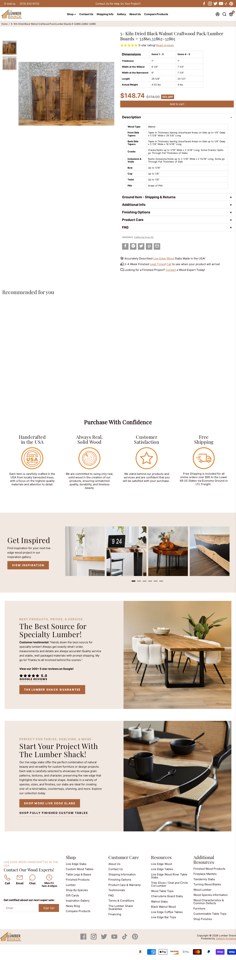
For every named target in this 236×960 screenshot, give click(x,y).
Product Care (132, 220)
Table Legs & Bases (78, 874)
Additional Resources (203, 859)
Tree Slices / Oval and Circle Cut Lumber (169, 884)
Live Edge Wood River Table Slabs (169, 876)
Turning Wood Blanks (207, 884)
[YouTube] (114, 938)
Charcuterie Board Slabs (167, 896)
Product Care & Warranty (124, 885)
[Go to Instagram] (210, 4)
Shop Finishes (202, 919)
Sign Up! (48, 908)
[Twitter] (104, 938)
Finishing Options (136, 212)
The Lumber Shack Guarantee (52, 690)
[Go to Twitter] (215, 4)
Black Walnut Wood (163, 906)
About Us (135, 14)
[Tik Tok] (125, 938)
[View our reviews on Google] (33, 677)
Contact (171, 270)
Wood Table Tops (162, 891)
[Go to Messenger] (133, 246)
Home (4, 23)
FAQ (125, 227)
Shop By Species (77, 890)
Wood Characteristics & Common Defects (208, 901)
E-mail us (9, 3)
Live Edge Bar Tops (163, 917)
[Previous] (23, 93)
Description (131, 117)
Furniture (199, 908)
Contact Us (86, 14)
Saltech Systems (226, 938)
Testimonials (116, 890)
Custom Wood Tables (79, 869)
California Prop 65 (144, 237)
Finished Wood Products (209, 868)
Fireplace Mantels (205, 874)
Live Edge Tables (162, 869)
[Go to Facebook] (204, 4)
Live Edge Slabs (76, 864)
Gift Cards (72, 895)
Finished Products (78, 879)
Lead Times (157, 264)
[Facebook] (83, 938)
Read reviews (165, 45)
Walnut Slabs (159, 901)
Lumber (71, 885)
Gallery (121, 14)
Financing (114, 914)
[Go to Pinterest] (231, 4)
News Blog (73, 906)
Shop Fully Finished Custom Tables (53, 813)
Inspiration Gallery (78, 900)
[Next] (109, 93)
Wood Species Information (210, 895)
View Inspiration (28, 565)
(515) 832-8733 (29, 3)
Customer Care (123, 857)
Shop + (71, 14)
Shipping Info (105, 14)
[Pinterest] (135, 938)
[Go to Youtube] (221, 4)
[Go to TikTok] (226, 4)
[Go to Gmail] (157, 246)
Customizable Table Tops (209, 913)
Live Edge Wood (163, 258)
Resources (161, 857)
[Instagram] (94, 938)
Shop (71, 857)
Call (168, 264)
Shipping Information (122, 874)
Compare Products (156, 14)
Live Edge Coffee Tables (167, 912)
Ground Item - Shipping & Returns (149, 197)
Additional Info (133, 205)
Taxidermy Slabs (204, 879)
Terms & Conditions (121, 900)
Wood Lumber (202, 889)
